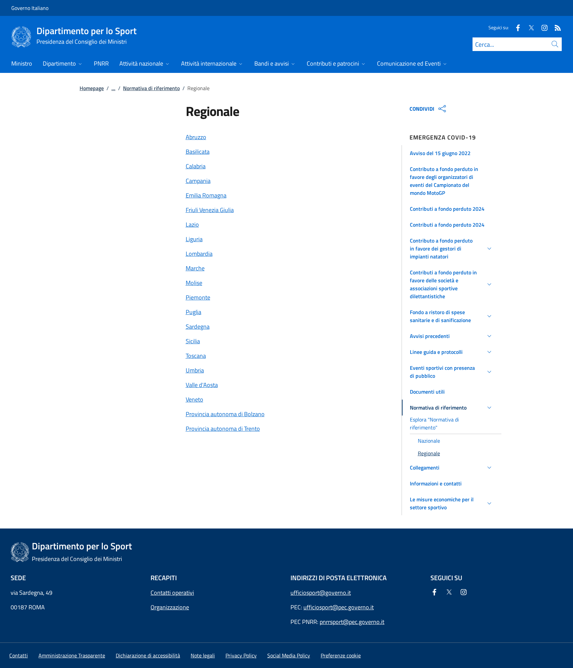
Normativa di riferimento (151, 88)
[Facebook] (515, 27)
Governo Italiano (29, 8)
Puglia (193, 311)
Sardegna (198, 326)
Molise (194, 282)
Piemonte (198, 297)
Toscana (196, 355)
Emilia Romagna (206, 195)
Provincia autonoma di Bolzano (225, 414)
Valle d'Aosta (202, 384)
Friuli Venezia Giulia (210, 209)
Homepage (92, 88)
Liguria (194, 239)
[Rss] (555, 27)
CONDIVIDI (422, 109)
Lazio (192, 224)
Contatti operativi (172, 592)
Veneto (194, 399)
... (113, 88)
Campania (198, 180)
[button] (452, 153)
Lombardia (199, 253)
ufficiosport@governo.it (320, 592)
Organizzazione (170, 607)
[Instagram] (541, 27)
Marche (195, 268)
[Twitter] (528, 27)
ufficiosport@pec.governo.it (338, 607)
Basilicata (198, 151)
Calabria (196, 166)
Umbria (195, 370)
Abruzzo (196, 137)
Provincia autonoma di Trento (223, 428)
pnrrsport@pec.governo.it (352, 621)
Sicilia (193, 341)
